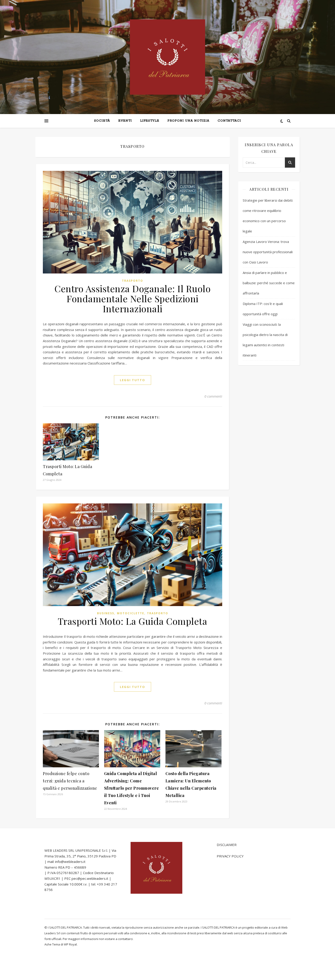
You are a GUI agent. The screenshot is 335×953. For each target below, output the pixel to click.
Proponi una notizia (188, 121)
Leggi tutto (132, 380)
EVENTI (125, 121)
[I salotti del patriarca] (167, 57)
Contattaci (229, 121)
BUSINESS (105, 613)
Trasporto (132, 281)
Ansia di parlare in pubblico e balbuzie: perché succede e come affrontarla (269, 282)
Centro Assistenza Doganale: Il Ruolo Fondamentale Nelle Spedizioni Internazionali (132, 298)
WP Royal (70, 944)
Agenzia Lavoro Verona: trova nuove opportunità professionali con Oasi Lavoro (268, 251)
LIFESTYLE (149, 121)
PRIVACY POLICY (230, 856)
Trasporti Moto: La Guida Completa (132, 621)
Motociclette (130, 613)
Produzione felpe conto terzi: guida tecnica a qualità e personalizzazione (70, 781)
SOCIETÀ (102, 121)
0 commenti (213, 396)
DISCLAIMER (227, 844)
